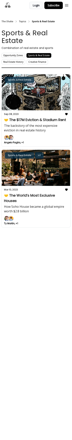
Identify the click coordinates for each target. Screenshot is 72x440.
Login (36, 5)
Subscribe (54, 5)
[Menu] (66, 5)
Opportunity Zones (13, 55)
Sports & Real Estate (39, 55)
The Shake (7, 21)
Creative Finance (37, 61)
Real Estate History (13, 61)
